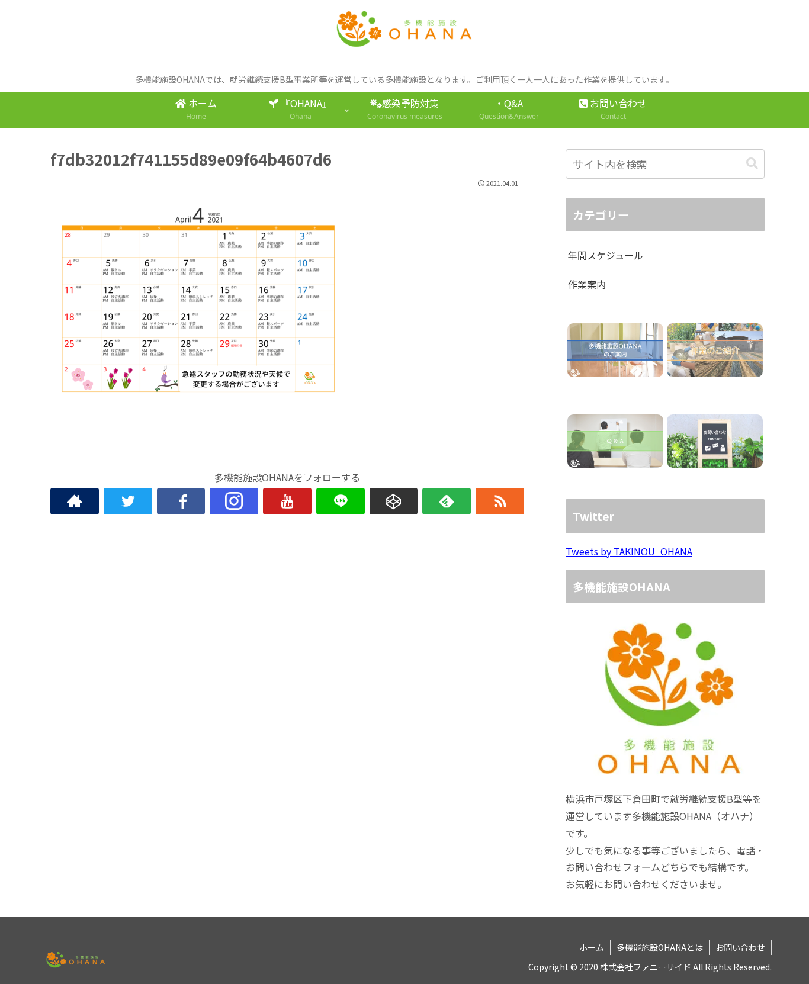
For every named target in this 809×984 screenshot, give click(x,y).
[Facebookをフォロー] (181, 501)
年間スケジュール (605, 255)
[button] (752, 164)
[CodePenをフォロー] (394, 501)
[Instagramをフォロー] (234, 501)
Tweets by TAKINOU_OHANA (629, 551)
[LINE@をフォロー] (340, 501)
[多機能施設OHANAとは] (615, 350)
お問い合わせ (740, 947)
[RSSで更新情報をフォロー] (500, 501)
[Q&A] (615, 441)
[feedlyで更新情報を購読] (446, 501)
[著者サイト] (74, 501)
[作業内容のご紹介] (714, 350)
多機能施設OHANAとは (660, 947)
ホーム (591, 947)
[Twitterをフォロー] (128, 501)
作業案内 (587, 284)
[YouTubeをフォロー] (287, 501)
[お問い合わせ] (714, 441)
